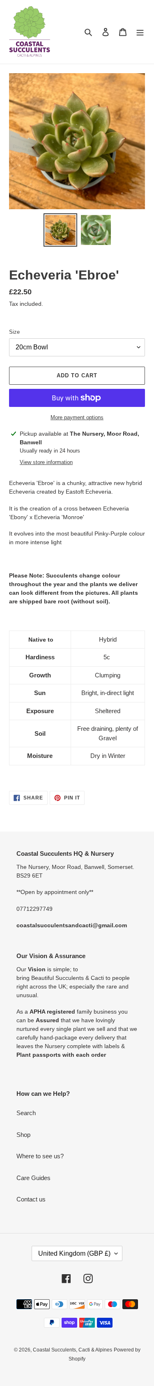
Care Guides (33, 1177)
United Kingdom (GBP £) (74, 1253)
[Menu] (140, 32)
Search (26, 1112)
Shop (23, 1134)
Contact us (31, 1199)
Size (14, 332)
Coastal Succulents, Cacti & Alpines (72, 1350)
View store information (46, 462)
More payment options (77, 417)
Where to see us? (40, 1156)
